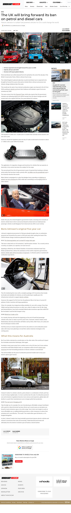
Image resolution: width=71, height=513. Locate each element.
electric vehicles (24, 297)
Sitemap (25, 502)
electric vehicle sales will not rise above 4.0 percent (15, 252)
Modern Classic (53, 6)
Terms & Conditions (6, 502)
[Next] (69, 6)
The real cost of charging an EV (13, 402)
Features (21, 488)
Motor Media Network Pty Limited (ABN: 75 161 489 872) (53, 502)
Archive (21, 492)
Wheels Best (40, 6)
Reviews (32, 6)
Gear (46, 6)
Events (20, 485)
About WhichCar (7, 495)
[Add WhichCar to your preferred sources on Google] (25, 447)
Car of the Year (63, 6)
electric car (14, 89)
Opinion (4, 488)
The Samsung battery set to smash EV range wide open (20, 240)
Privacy (14, 502)
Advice (3, 485)
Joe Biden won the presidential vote (37, 172)
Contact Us (31, 502)
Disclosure (19, 502)
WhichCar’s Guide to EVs (11, 314)
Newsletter (5, 492)
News (26, 6)
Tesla (45, 307)
